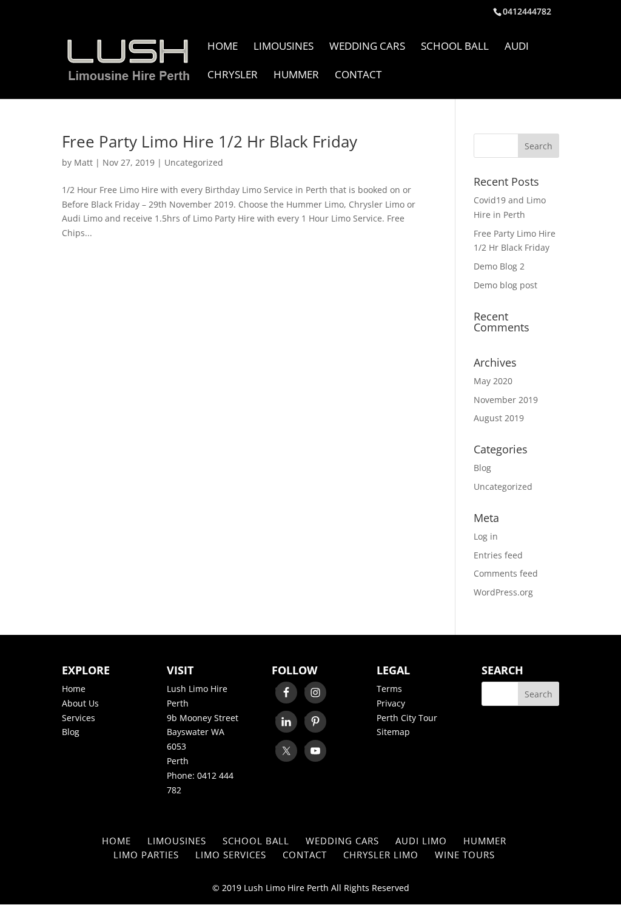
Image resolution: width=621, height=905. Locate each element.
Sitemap (393, 731)
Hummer (296, 75)
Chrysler (232, 75)
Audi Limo (421, 841)
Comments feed (506, 573)
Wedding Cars (367, 47)
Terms (389, 688)
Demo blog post (505, 285)
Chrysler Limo (380, 855)
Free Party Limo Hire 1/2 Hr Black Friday (209, 141)
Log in (486, 536)
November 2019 (506, 399)
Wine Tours (465, 855)
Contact (358, 75)
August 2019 (499, 418)
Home (222, 47)
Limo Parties (146, 855)
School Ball (455, 47)
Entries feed (498, 555)
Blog (482, 467)
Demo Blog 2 (499, 266)
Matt (83, 162)
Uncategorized (193, 162)
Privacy (391, 703)
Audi (517, 47)
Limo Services (230, 855)
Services (78, 718)
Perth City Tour (407, 718)
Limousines (283, 47)
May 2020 (493, 381)
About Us (80, 703)
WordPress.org (503, 592)
